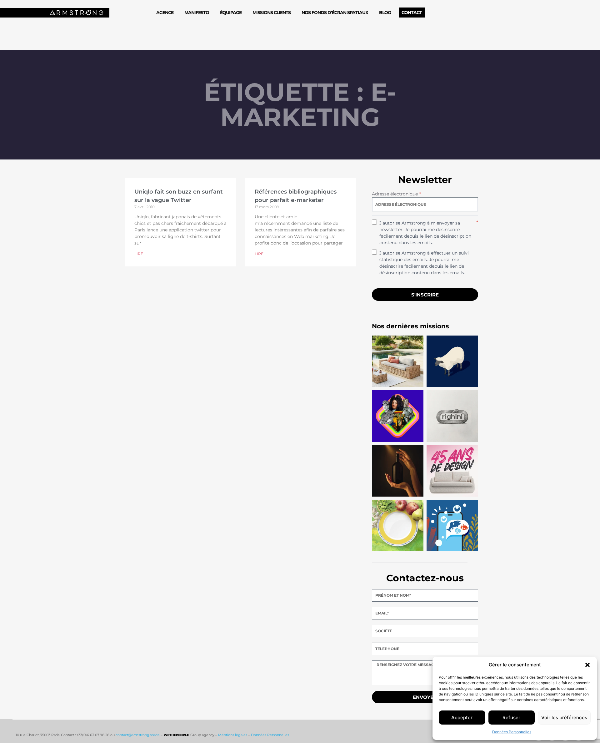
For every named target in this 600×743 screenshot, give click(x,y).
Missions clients (271, 12)
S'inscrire (425, 295)
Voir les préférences (564, 717)
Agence (164, 12)
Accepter (461, 717)
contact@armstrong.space (138, 735)
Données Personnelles (511, 732)
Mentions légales (232, 735)
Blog (385, 12)
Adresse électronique (396, 194)
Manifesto (196, 12)
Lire (138, 253)
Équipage (231, 12)
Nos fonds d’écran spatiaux (335, 12)
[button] (587, 665)
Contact (412, 12)
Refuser (511, 717)
